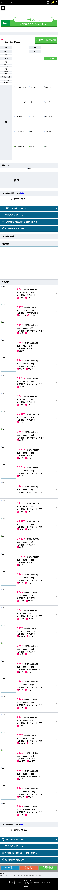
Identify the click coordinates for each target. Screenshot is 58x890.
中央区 (1, 875)
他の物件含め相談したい (14, 229)
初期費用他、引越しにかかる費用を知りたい (22, 222)
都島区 (33, 875)
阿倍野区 (40, 875)
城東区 (44, 875)
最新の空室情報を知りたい (15, 208)
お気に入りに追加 (46, 40)
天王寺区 (14, 875)
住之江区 (26, 875)
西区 (11, 875)
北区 (5, 875)
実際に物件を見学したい (14, 215)
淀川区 (7, 875)
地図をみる (52, 58)
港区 (36, 875)
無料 (22, 193)
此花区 (21, 875)
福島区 (18, 875)
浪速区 (29, 875)
